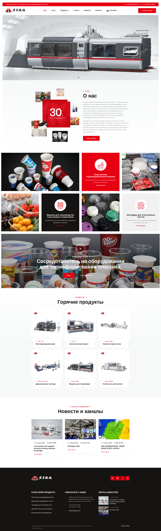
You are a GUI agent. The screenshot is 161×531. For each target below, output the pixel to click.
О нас (53, 10)
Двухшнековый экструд (45, 384)
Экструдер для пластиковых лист (41, 505)
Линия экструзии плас (112, 344)
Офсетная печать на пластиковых (41, 509)
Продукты (64, 10)
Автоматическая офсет (79, 344)
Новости (87, 10)
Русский (112, 10)
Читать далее (91, 138)
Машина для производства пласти (42, 501)
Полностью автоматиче (112, 384)
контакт (99, 10)
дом (44, 10)
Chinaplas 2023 (74, 446)
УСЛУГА (76, 10)
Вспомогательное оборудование (41, 512)
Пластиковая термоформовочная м (42, 497)
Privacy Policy (125, 526)
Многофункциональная (45, 344)
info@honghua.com (74, 510)
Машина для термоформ (79, 384)
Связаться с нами (86, 275)
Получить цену (147, 10)
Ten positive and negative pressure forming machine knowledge (44, 448)
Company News (40, 443)
